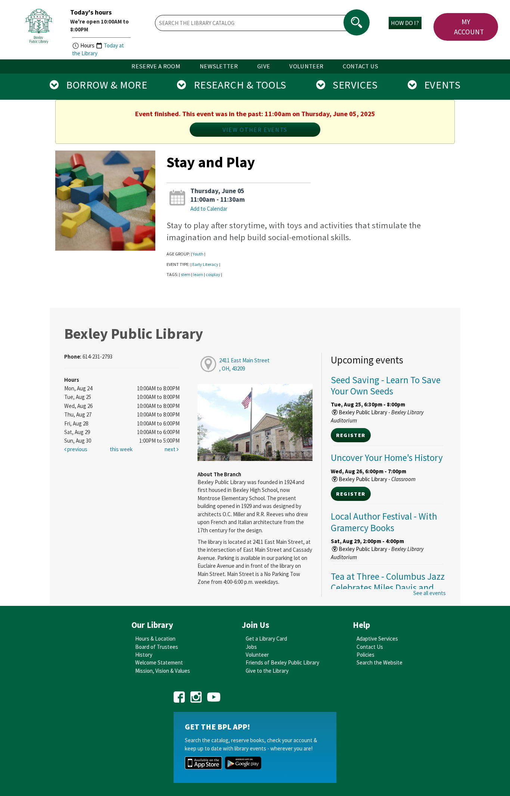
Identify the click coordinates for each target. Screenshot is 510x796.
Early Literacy (205, 264)
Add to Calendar (208, 208)
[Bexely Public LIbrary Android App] (243, 762)
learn (198, 274)
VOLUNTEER (306, 66)
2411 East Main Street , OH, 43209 (244, 364)
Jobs (251, 646)
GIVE (263, 66)
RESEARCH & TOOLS (236, 85)
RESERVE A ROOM (155, 66)
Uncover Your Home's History (387, 458)
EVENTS (438, 85)
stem (185, 274)
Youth (198, 254)
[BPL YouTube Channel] (213, 694)
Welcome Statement (159, 662)
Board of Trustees (156, 646)
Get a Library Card (266, 638)
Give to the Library (267, 670)
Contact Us (370, 646)
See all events (429, 593)
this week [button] (121, 449)
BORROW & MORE (103, 85)
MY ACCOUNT (469, 26)
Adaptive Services (377, 638)
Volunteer (257, 654)
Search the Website (379, 662)
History (143, 654)
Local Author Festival (384, 521)
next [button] (171, 449)
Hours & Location (155, 638)
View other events (255, 129)
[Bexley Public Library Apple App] (203, 762)
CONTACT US (360, 66)
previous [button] (76, 449)
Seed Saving (386, 385)
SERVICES (351, 85)
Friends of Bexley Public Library (282, 662)
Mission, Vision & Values (162, 670)
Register (350, 435)
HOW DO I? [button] (405, 23)
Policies (365, 654)
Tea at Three (388, 587)
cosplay (213, 274)
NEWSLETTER (219, 66)
